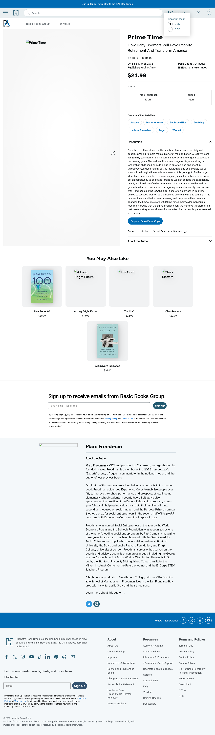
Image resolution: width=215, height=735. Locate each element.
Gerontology (180, 231)
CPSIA (182, 690)
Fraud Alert (185, 684)
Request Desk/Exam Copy (145, 221)
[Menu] (5, 12)
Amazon (135, 122)
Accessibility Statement (121, 684)
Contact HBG (150, 680)
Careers (147, 674)
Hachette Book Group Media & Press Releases (119, 693)
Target (162, 130)
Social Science (161, 231)
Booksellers (149, 703)
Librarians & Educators (156, 657)
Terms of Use (186, 645)
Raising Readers (152, 698)
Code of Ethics (187, 663)
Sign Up (160, 405)
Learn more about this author (104, 592)
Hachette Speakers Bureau (158, 668)
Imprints (112, 657)
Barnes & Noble (154, 122)
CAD (177, 29)
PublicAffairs (148, 67)
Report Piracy (186, 678)
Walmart (177, 130)
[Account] (199, 13)
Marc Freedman (142, 58)
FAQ (145, 686)
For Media (64, 24)
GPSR (182, 695)
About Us (113, 645)
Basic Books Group (38, 24)
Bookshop (199, 122)
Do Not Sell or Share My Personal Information (192, 670)
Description (135, 142)
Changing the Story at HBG (123, 678)
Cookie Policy (186, 657)
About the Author (138, 241)
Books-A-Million (178, 122)
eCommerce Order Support (158, 663)
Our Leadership (116, 651)
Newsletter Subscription (121, 663)
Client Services (151, 651)
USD (177, 24)
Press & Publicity (117, 703)
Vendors (147, 692)
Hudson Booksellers (141, 130)
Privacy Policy (186, 651)
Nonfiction (143, 231)
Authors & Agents (153, 645)
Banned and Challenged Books (121, 670)
